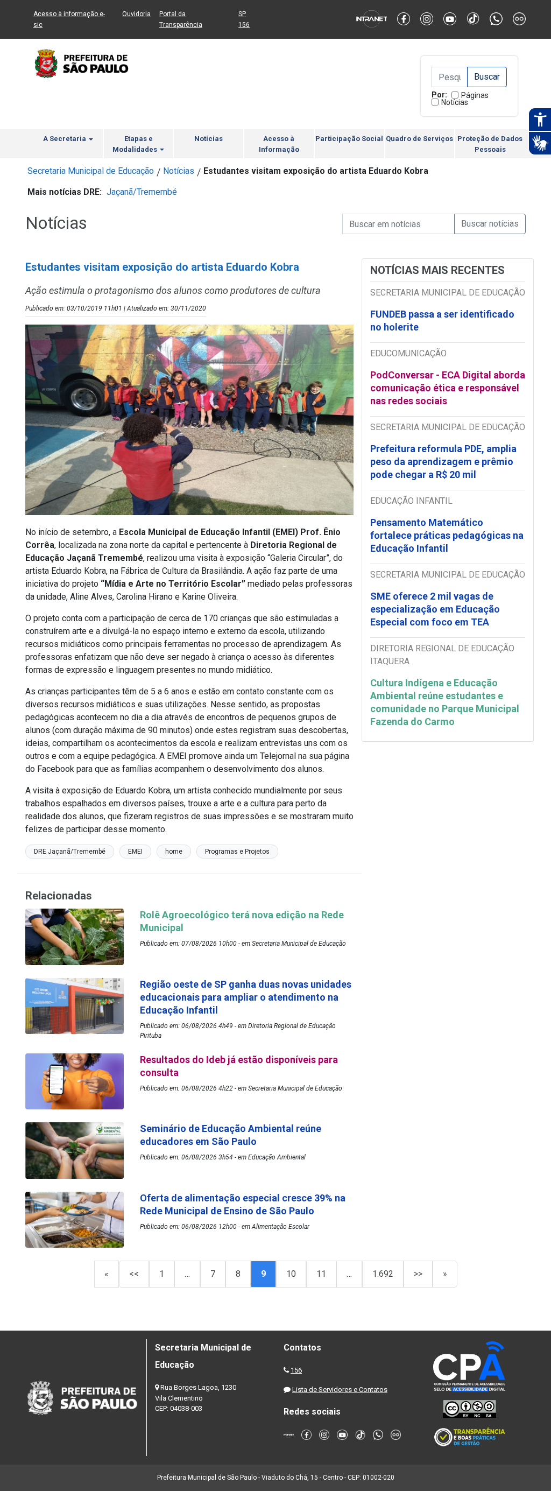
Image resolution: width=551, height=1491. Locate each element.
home (173, 851)
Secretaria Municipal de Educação (90, 171)
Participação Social (349, 139)
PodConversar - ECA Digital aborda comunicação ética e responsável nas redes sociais (447, 387)
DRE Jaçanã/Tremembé (69, 851)
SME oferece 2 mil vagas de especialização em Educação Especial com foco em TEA (435, 609)
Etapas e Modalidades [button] (135, 144)
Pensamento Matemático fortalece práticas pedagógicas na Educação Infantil (447, 535)
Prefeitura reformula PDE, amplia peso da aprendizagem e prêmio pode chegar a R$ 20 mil (443, 461)
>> (418, 1274)
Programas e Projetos (237, 851)
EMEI (135, 851)
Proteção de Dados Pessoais (489, 144)
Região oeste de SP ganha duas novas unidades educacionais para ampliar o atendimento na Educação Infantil (245, 997)
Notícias (454, 102)
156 (296, 1370)
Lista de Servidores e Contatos (339, 1389)
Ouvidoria (136, 14)
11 (321, 1274)
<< (134, 1274)
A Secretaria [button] (65, 139)
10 (291, 1274)
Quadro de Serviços (419, 139)
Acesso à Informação (279, 144)
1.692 (382, 1274)
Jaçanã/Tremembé (142, 192)
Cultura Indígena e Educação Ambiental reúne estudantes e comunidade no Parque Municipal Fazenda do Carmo (444, 702)
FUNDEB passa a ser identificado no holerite (442, 320)
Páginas (475, 95)
